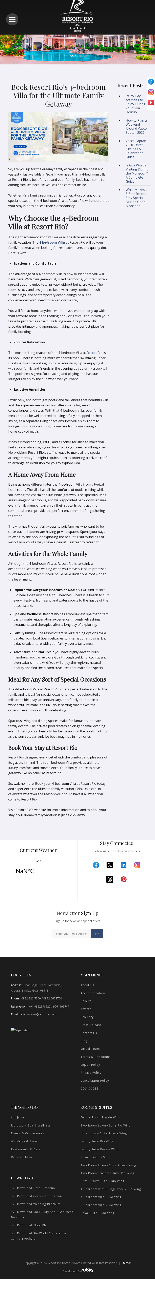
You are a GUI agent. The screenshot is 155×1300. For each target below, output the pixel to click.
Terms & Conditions (96, 1057)
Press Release (91, 1025)
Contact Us (89, 1033)
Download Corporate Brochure (40, 1196)
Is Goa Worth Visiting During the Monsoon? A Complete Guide (137, 173)
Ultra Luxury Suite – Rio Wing (102, 1181)
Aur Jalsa (17, 1117)
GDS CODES (89, 1088)
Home (72, 56)
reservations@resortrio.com (38, 1014)
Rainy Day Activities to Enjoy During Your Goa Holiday (136, 104)
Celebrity (87, 1017)
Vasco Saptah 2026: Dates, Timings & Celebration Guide (136, 149)
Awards (86, 1009)
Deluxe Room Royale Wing (100, 1117)
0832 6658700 (52, 998)
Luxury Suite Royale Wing (99, 1149)
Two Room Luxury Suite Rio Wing (106, 1125)
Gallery (86, 1001)
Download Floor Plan (33, 1225)
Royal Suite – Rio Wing (97, 1213)
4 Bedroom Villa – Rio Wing (101, 1197)
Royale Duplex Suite (96, 1157)
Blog (84, 1041)
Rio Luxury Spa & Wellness (31, 1125)
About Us (87, 985)
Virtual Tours (90, 1049)
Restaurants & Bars (25, 1149)
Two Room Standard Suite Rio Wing (107, 1173)
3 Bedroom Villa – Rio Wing (101, 1205)
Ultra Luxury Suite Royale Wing (104, 1133)
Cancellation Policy (95, 1080)
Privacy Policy (91, 1072)
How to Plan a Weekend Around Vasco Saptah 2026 (136, 126)
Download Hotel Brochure (36, 1188)
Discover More (22, 1157)
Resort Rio (95, 352)
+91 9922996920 (39, 1006)
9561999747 (61, 1006)
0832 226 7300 (31, 998)
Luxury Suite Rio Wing (97, 1141)
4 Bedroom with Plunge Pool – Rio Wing (111, 1189)
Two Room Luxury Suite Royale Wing (108, 1165)
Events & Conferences (27, 1133)
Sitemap (126, 1263)
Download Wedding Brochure (39, 1204)
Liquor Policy (90, 1065)
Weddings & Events (25, 1141)
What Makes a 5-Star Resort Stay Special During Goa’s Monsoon (136, 197)
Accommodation (93, 993)
